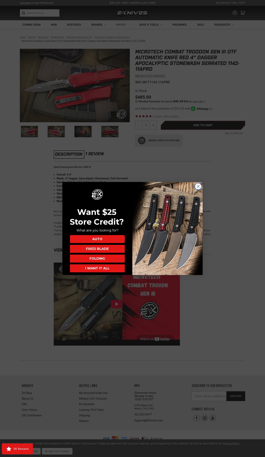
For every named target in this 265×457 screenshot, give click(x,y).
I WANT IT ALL (97, 268)
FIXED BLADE (97, 249)
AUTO (97, 239)
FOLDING (97, 259)
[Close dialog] (198, 186)
